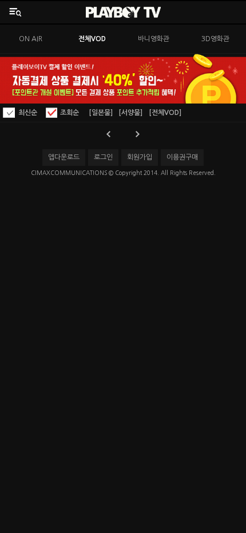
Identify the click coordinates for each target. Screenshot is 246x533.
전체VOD (92, 38)
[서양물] (130, 112)
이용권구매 (182, 157)
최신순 (27, 112)
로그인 (103, 157)
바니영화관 (153, 38)
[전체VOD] (165, 112)
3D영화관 (215, 38)
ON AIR (30, 38)
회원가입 (139, 157)
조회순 (69, 112)
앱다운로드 (64, 157)
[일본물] (101, 112)
